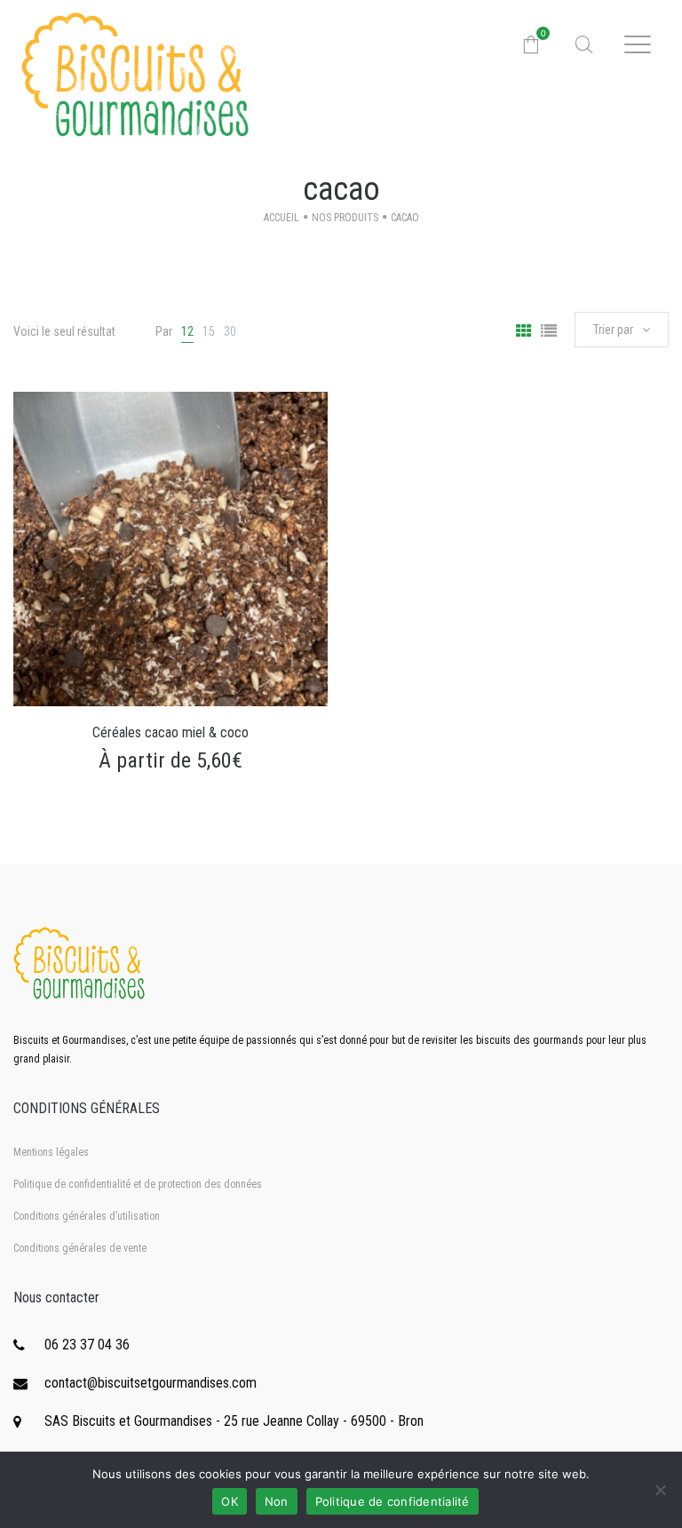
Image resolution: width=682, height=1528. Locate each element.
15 (208, 331)
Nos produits (345, 217)
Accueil (281, 217)
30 (230, 331)
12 (187, 331)
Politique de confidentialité (392, 1501)
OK (229, 1501)
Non (277, 1501)
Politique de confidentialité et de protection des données (137, 1184)
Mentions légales (51, 1152)
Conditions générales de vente (80, 1248)
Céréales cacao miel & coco (170, 732)
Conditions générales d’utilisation (86, 1216)
